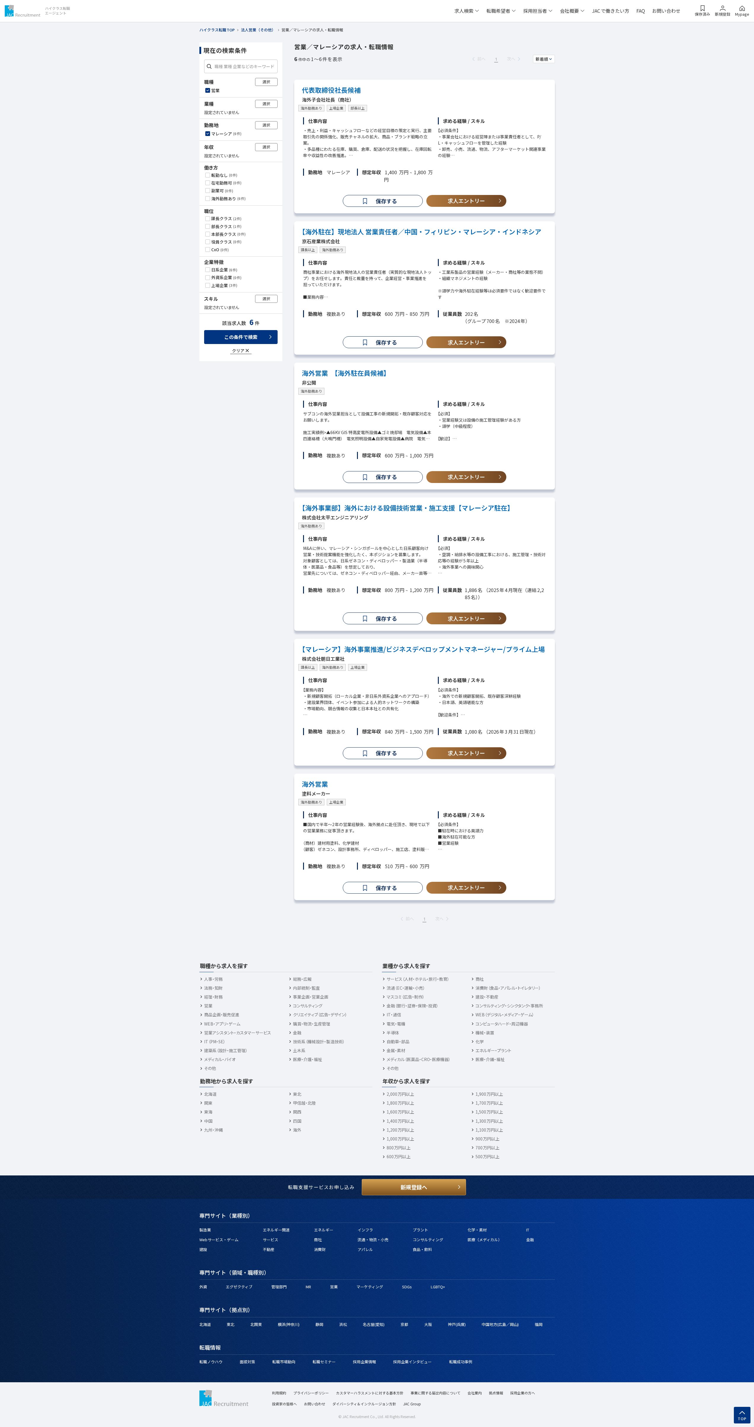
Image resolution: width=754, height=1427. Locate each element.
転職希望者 (498, 10)
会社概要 (569, 10)
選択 (266, 81)
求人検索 (463, 10)
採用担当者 (535, 10)
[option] (241, 90)
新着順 (542, 59)
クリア (238, 350)
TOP (742, 1418)
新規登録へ (414, 1187)
